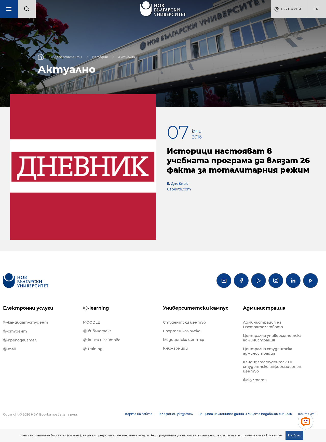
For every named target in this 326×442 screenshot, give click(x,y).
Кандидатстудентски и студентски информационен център (272, 367)
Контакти (307, 414)
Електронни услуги (28, 308)
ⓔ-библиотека (97, 331)
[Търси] (27, 9)
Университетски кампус (195, 308)
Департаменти (68, 57)
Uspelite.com (179, 189)
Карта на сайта (138, 414)
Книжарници (175, 348)
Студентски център (184, 322)
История (100, 57)
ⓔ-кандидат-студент (25, 322)
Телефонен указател (175, 414)
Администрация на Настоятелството (263, 324)
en (316, 9)
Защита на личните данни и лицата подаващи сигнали (245, 414)
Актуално (126, 57)
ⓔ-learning (96, 308)
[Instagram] (275, 280)
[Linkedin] (293, 280)
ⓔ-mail (9, 349)
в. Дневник (177, 183)
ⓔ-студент (15, 331)
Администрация (264, 308)
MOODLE (91, 322)
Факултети (255, 380)
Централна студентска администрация (267, 351)
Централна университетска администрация (272, 337)
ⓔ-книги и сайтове (101, 340)
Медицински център (183, 339)
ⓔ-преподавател (20, 340)
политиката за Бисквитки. (263, 435)
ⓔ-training (93, 349)
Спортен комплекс (181, 331)
